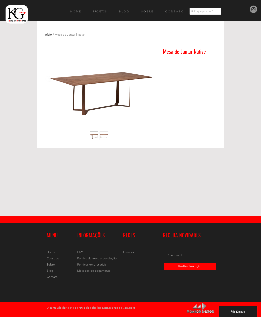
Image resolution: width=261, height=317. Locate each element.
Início (48, 34)
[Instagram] (253, 9)
